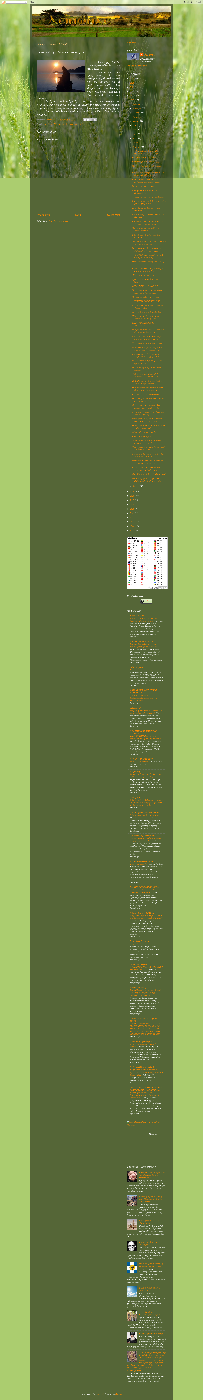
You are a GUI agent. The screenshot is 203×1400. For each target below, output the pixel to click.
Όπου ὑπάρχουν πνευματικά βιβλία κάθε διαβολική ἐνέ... (147, 479)
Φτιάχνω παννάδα (138, 863)
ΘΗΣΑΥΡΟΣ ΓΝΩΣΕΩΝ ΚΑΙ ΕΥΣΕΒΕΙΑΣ (143, 691)
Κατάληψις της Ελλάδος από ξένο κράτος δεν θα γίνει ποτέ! (150, 1199)
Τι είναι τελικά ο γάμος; (141, 669)
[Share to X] (90, 119)
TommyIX (100, 1394)
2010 (132, 530)
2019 (132, 491)
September (137, 116)
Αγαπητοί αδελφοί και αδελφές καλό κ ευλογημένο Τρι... (147, 337)
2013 (132, 517)
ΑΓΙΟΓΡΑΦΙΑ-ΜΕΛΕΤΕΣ (142, 759)
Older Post (113, 215)
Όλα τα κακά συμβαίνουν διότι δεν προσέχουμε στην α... (147, 389)
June (135, 129)
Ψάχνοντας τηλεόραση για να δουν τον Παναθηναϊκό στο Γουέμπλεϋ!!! (146, 916)
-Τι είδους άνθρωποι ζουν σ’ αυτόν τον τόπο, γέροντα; (148, 242)
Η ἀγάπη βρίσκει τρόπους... (145, 157)
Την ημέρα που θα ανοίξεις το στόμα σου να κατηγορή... (146, 249)
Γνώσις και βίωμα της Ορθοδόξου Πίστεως (148, 215)
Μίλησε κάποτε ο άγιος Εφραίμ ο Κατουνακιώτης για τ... (148, 331)
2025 (132, 82)
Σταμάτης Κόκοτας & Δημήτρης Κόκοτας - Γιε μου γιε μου (144, 619)
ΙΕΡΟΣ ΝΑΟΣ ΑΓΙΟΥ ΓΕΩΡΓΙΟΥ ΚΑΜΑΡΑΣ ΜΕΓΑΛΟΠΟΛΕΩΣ (146, 1088)
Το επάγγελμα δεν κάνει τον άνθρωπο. (146, 209)
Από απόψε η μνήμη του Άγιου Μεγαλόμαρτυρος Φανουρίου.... (144, 645)
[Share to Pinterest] (95, 119)
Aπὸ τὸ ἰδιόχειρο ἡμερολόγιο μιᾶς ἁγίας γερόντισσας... (148, 256)
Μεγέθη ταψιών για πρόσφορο (146, 297)
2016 (132, 504)
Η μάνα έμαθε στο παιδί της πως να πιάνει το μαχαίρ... (148, 222)
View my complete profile (137, 65)
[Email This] (84, 119)
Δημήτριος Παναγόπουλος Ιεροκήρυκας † (63, 124)
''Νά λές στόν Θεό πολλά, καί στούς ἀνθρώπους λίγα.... (146, 317)
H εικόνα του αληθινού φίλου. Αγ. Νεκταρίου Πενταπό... (148, 173)
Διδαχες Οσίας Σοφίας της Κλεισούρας (144, 191)
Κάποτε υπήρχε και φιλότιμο (148, 1243)
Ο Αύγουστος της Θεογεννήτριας (145, 815)
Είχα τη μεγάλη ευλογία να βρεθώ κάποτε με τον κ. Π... (148, 269)
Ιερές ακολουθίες (138, 964)
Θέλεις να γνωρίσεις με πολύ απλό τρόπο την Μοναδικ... (149, 426)
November (137, 108)
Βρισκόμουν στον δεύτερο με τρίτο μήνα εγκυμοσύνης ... (149, 202)
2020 (132, 100)
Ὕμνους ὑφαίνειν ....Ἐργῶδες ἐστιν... (144, 1019)
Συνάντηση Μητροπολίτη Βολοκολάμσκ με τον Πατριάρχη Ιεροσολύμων (144, 1095)
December (137, 103)
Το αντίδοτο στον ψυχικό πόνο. (147, 312)
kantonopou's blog (138, 987)
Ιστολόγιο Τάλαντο (140, 941)
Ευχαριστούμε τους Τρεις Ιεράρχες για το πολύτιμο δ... (149, 455)
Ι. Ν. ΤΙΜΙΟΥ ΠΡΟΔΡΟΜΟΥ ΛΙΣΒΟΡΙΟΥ (143, 732)
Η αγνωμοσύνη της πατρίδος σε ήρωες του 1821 (147, 362)
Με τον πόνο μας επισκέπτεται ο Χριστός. (148, 167)
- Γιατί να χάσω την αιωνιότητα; (148, 196)
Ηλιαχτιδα (135, 797)
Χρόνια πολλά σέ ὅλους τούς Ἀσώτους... (146, 280)
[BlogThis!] (87, 119)
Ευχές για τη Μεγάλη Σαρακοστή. (149, 1221)
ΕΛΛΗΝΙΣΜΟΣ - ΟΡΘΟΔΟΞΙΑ (144, 887)
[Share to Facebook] (92, 119)
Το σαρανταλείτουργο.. (143, 186)
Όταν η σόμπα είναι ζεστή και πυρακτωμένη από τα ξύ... (146, 406)
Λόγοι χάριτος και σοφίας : (145, 432)
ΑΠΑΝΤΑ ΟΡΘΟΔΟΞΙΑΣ (141, 641)
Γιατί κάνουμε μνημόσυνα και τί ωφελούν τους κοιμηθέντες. (152, 1175)
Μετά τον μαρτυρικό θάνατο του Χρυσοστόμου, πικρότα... (148, 462)
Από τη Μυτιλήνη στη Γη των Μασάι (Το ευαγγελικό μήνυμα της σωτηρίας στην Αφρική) (145, 992)
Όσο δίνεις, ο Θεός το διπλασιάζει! (149, 474)
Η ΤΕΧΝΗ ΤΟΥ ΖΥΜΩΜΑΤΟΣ (145, 394)
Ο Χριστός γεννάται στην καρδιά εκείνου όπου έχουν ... (148, 399)
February (137, 147)
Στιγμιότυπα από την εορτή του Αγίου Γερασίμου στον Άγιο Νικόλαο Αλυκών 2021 (146, 1072)
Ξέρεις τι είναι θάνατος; (144, 275)
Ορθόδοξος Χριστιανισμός (143, 835)
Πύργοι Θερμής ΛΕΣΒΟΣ (142, 912)
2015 (132, 508)
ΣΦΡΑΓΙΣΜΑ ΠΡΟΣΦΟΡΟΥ (145, 286)
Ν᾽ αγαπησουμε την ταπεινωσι (147, 343)
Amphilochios (149, 54)
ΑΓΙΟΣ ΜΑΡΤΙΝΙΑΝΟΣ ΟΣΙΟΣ (146, 301)
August (136, 121)
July (135, 125)
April (135, 138)
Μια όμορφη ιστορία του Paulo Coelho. (146, 368)
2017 (132, 500)
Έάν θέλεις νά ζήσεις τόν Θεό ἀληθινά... (146, 236)
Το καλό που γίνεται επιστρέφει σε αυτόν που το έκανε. (147, 441)
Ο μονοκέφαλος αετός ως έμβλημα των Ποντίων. (151, 1264)
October (136, 112)
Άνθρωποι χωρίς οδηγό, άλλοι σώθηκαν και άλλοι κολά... (146, 375)
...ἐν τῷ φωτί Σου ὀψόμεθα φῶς (145, 812)
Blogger (118, 1394)
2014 (132, 513)
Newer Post (43, 215)
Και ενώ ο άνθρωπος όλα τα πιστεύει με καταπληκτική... (146, 180)
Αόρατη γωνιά (137, 667)
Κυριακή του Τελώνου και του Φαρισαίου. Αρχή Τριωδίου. (146, 355)
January (136, 486)
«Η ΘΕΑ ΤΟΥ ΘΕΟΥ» (139, 761)
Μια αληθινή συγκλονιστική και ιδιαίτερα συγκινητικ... (147, 291)
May (135, 134)
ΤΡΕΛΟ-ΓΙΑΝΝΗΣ (139, 615)
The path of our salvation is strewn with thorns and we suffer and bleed (146, 711)
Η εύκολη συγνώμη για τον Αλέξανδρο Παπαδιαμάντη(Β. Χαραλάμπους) (143, 698)
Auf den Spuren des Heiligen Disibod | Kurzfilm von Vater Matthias (145, 839)
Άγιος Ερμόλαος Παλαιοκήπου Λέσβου (149, 1313)
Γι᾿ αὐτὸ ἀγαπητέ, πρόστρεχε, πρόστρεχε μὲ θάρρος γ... (146, 468)
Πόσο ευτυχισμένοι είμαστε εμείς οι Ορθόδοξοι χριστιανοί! (146, 891)
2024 (132, 87)
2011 (132, 526)
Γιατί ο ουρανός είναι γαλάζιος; (149, 1289)
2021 (132, 95)
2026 (132, 78)
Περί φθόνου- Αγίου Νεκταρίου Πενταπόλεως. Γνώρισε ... (147, 420)
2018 (132, 495)
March (136, 142)
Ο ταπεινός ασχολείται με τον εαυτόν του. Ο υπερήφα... (147, 348)
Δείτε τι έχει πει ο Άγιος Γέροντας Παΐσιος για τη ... (148, 413)
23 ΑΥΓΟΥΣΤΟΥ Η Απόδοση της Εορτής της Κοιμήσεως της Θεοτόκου (146, 737)
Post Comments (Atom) (59, 221)
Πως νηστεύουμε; (138, 943)
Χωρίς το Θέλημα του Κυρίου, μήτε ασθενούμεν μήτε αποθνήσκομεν (145, 775)
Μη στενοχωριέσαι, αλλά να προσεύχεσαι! (146, 229)
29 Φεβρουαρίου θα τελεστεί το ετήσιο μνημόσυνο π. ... (147, 382)
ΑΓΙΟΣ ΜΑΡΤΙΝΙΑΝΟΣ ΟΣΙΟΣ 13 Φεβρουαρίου (147, 306)
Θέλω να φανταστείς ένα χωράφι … (148, 263)
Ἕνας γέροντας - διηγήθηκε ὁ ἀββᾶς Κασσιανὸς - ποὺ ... (148, 448)
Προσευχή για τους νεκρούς (152, 1333)
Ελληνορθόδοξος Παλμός (142, 1067)
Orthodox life (135, 707)
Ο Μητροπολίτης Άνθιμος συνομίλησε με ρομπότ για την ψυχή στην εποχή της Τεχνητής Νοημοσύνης (146, 802)
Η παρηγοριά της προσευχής (145, 161)
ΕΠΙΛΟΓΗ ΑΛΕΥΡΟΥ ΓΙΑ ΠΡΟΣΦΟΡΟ (143, 324)
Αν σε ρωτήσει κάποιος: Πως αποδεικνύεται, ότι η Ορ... (145, 152)
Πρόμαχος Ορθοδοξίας (141, 1041)
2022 (132, 91)
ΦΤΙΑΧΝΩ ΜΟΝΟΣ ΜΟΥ (141, 861)
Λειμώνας (135, 771)
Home (78, 215)
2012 (132, 521)
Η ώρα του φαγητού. (142, 436)
